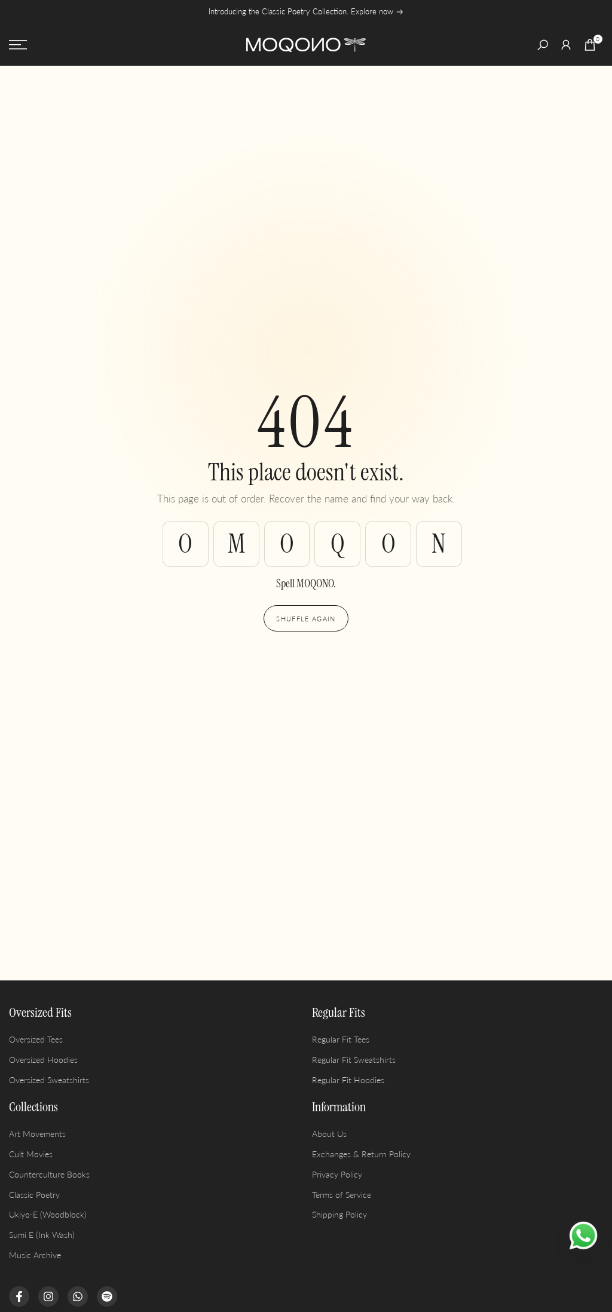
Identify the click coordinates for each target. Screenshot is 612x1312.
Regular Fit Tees (340, 1039)
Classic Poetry (34, 1195)
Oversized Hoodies (43, 1059)
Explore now (373, 11)
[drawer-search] (542, 45)
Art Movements (37, 1134)
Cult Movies (31, 1154)
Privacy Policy (337, 1174)
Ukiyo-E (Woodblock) (48, 1214)
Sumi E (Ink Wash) (42, 1235)
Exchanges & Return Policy (361, 1154)
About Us (329, 1134)
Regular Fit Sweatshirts (354, 1059)
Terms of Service (341, 1195)
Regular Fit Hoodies (348, 1080)
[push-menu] (18, 45)
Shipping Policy (339, 1214)
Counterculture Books (49, 1174)
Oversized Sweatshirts (49, 1080)
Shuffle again (305, 619)
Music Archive (35, 1255)
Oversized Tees (36, 1039)
